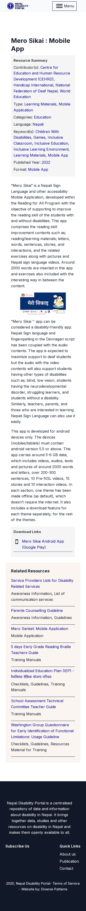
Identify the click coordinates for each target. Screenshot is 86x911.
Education (42, 117)
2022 (46, 162)
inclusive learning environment (41, 149)
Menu (69, 6)
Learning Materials (40, 104)
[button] (68, 854)
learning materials (30, 155)
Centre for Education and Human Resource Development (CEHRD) (42, 73)
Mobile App (38, 169)
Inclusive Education (51, 143)
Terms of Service (66, 883)
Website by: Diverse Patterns (44, 889)
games (39, 137)
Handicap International (33, 85)
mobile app (58, 155)
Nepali (38, 124)
